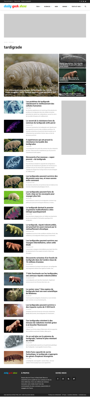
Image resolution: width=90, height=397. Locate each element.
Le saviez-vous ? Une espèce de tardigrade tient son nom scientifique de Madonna (41, 291)
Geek (56, 6)
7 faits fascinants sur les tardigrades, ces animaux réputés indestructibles (42, 274)
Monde (64, 6)
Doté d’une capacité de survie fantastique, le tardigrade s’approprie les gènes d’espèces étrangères (42, 354)
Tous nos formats (8, 1)
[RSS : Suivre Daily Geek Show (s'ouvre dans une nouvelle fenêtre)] (83, 1)
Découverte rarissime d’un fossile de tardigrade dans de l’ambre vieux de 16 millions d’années (41, 260)
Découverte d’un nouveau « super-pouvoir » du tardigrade (40, 158)
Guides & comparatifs (26, 1)
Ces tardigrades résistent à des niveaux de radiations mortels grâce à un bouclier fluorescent (41, 323)
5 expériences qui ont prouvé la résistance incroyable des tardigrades (39, 142)
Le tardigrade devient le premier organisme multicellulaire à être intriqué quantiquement (39, 210)
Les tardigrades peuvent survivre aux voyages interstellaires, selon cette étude (42, 242)
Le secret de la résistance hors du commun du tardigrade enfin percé (40, 122)
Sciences (47, 6)
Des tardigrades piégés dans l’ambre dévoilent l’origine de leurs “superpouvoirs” (72, 94)
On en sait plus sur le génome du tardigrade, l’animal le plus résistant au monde (41, 338)
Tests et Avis (17, 1)
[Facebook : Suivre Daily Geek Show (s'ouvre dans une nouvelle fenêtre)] (79, 1)
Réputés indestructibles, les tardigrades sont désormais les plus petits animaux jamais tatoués (71, 65)
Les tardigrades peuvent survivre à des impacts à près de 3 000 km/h (41, 306)
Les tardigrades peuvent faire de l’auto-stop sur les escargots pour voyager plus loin (40, 194)
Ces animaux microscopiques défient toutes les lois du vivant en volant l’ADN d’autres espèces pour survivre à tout (30, 91)
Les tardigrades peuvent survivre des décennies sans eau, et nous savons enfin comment (42, 178)
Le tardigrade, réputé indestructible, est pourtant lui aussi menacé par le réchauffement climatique (41, 227)
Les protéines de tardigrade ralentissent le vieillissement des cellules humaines (40, 103)
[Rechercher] (85, 6)
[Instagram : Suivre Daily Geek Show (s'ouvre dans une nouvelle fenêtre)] (81, 1)
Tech (38, 6)
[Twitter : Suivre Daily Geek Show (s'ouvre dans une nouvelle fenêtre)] (85, 1)
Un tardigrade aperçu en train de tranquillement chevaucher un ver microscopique (69, 79)
